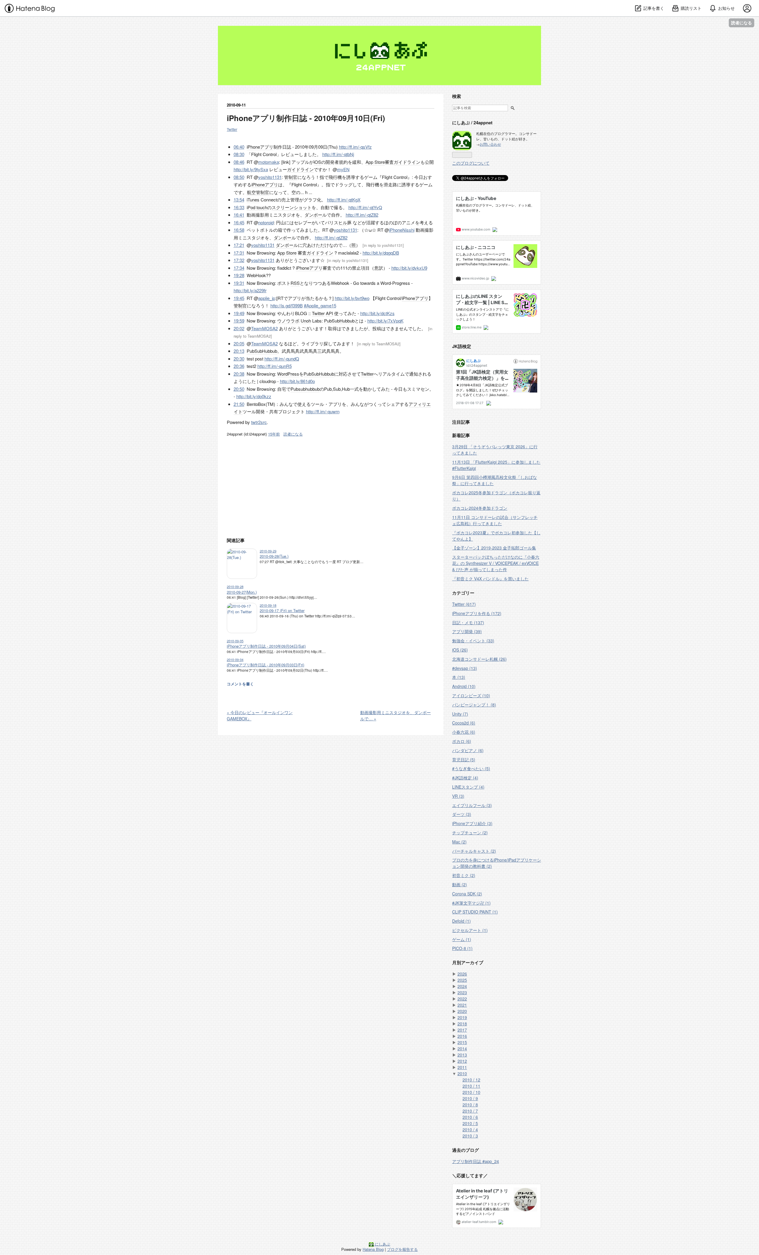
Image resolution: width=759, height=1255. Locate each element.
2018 (462, 1024)
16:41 (239, 215)
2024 (462, 986)
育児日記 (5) (463, 759)
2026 (462, 974)
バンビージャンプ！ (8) (474, 705)
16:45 (239, 222)
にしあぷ (233, 30)
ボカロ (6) (461, 741)
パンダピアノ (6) (468, 750)
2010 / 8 (470, 1105)
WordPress (288, 374)
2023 (462, 992)
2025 (462, 980)
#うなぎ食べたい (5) (471, 768)
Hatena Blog (373, 1249)
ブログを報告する (402, 1249)
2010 (462, 1073)
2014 (462, 1048)
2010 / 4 (470, 1129)
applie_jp (266, 298)
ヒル (342, 222)
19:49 (239, 313)
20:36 (239, 366)
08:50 (239, 177)
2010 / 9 (470, 1098)
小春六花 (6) (463, 732)
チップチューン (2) (470, 832)
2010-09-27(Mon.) (242, 592)
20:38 (239, 374)
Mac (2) (459, 842)
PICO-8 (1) (462, 948)
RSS (295, 283)
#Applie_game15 (320, 305)
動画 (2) (459, 884)
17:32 (239, 260)
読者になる (741, 22)
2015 (462, 1042)
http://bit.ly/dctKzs (377, 313)
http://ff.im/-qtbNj (338, 154)
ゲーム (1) (461, 939)
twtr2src (259, 422)
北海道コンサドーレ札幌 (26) (479, 659)
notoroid (266, 222)
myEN (343, 169)
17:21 (239, 245)
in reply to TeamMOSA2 (378, 344)
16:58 (239, 230)
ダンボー (313, 215)
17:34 (239, 268)
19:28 (239, 275)
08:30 (239, 154)
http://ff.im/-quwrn (322, 411)
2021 (462, 1005)
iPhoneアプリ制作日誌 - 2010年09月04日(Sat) (266, 646)
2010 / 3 (470, 1136)
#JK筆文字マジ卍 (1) (471, 903)
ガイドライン (407, 162)
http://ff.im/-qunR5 (274, 366)
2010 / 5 (470, 1123)
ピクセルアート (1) (470, 930)
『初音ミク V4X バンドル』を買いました (490, 579)
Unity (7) (460, 714)
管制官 (290, 177)
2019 (462, 1017)
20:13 (239, 351)
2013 (462, 1055)
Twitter (232, 129)
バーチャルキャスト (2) (474, 851)
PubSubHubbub (339, 320)
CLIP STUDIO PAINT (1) (475, 912)
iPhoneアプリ (260, 147)
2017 (462, 1030)
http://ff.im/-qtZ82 (362, 215)
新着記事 (461, 435)
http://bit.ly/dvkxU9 (409, 268)
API (329, 313)
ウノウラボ (288, 320)
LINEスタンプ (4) (468, 787)
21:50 (239, 404)
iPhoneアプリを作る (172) (476, 613)
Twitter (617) (464, 604)
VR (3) (458, 796)
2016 (462, 1036)
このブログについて (470, 163)
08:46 (239, 162)
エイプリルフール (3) (472, 805)
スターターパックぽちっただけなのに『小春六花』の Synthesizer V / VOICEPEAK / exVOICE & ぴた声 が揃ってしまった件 (495, 563)
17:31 (239, 253)
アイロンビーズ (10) (471, 695)
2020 (462, 1011)
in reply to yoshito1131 (383, 245)
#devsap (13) (464, 668)
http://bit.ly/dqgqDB (381, 253)
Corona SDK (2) (467, 894)
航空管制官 (258, 192)
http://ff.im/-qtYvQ (365, 207)
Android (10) (464, 686)
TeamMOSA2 (264, 328)
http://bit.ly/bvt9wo (352, 298)
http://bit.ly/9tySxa (251, 169)
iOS (317, 162)
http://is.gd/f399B (286, 305)
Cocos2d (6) (463, 723)
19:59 (239, 320)
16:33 (239, 207)
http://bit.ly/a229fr (250, 290)
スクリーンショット (292, 207)
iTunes (253, 199)
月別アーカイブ (467, 962)
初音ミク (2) (463, 875)
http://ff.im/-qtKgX (344, 199)
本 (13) (458, 677)
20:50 (239, 389)
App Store (375, 162)
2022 (462, 999)
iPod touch (257, 207)
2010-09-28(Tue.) (274, 556)
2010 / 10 (471, 1092)
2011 (462, 1067)
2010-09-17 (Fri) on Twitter (282, 610)
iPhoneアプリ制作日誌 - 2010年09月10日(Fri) (306, 117)
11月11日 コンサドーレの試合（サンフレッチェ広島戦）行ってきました (495, 520)
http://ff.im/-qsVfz (355, 147)
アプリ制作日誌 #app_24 (475, 1161)
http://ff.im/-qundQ (281, 358)
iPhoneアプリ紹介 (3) (472, 823)
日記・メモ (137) (468, 622)
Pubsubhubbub (305, 389)
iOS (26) (460, 650)
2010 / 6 (470, 1117)
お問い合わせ (490, 144)
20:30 (239, 358)
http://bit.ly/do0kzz (253, 396)
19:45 (239, 298)
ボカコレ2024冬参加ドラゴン (479, 508)
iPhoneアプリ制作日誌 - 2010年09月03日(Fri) (265, 665)
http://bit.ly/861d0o (297, 381)
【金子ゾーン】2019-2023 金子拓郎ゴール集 (494, 548)
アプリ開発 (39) (467, 631)
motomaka (268, 162)
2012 (462, 1061)
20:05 (239, 343)
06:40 (239, 147)
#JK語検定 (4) (465, 778)
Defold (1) (461, 921)
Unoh (306, 320)
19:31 (239, 283)
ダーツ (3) (461, 814)
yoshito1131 (270, 177)
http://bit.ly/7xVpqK (385, 320)
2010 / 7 (470, 1111)
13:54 (239, 199)
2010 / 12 (471, 1080)
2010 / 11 (471, 1086)
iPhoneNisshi (401, 230)
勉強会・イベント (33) (473, 641)
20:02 (239, 328)
